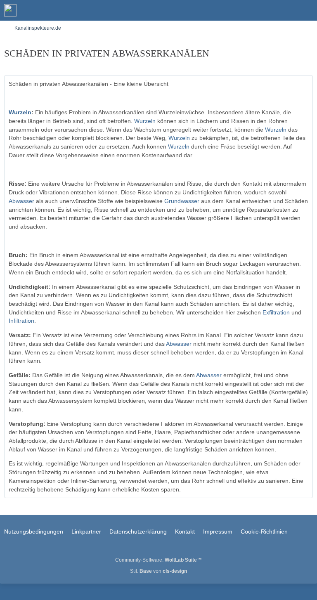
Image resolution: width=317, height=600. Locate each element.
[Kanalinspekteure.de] (10, 10)
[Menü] (306, 10)
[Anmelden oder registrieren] (285, 10)
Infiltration (21, 320)
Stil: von (158, 571)
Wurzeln (20, 112)
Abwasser (21, 201)
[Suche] (265, 10)
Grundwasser (181, 201)
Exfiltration (276, 312)
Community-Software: (158, 560)
